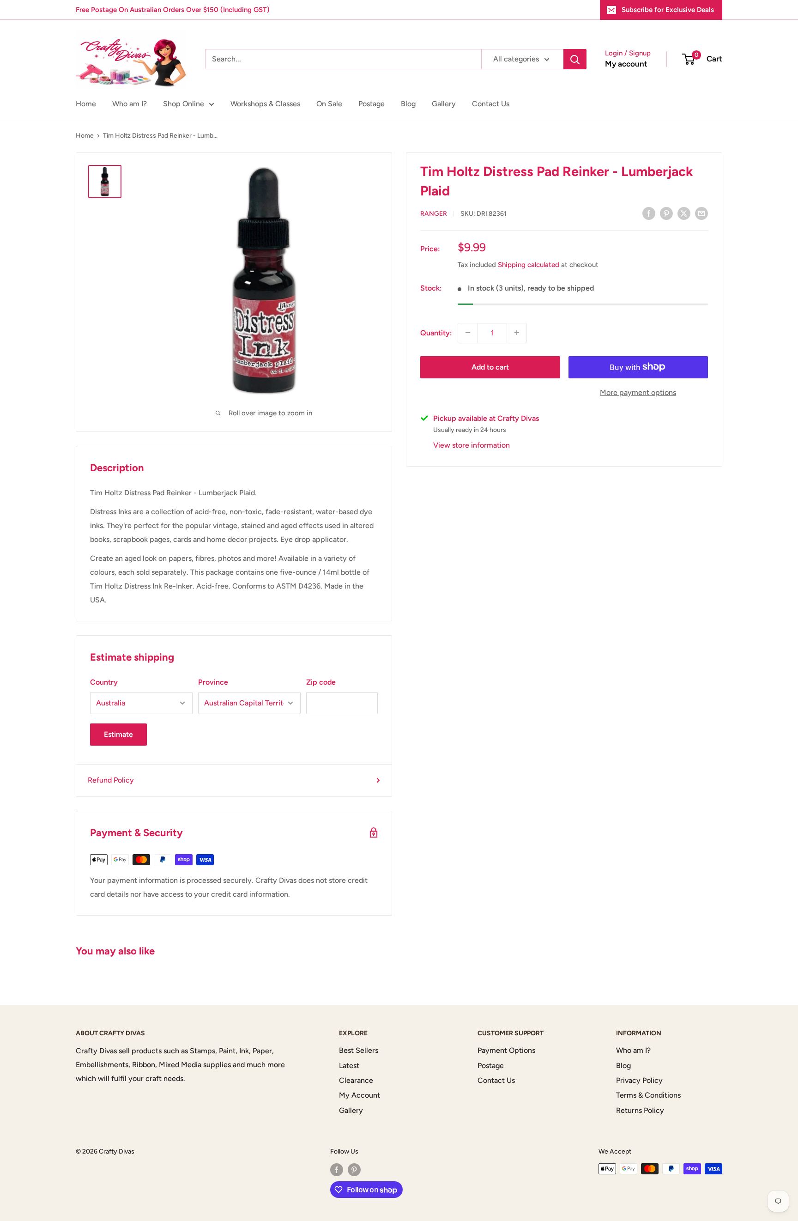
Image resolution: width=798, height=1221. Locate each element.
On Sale (329, 103)
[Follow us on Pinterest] (354, 1169)
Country (104, 682)
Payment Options (506, 1050)
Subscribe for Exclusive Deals (668, 10)
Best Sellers (358, 1050)
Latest (349, 1065)
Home (86, 103)
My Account (359, 1095)
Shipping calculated (528, 265)
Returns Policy (640, 1110)
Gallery (444, 103)
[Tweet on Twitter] (683, 213)
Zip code (321, 682)
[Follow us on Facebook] (336, 1169)
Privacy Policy (639, 1080)
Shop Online (183, 103)
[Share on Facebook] (648, 213)
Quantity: (436, 332)
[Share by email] (701, 213)
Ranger (433, 214)
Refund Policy (111, 780)
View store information (471, 444)
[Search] (574, 59)
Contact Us (490, 103)
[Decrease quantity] (468, 332)
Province (213, 682)
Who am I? (129, 103)
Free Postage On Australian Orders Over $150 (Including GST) (173, 10)
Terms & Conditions (648, 1095)
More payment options (638, 392)
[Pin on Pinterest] (666, 213)
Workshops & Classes (265, 103)
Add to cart (490, 366)
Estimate (118, 734)
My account (626, 63)
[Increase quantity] (516, 332)
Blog (408, 103)
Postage (371, 103)
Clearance (356, 1080)
